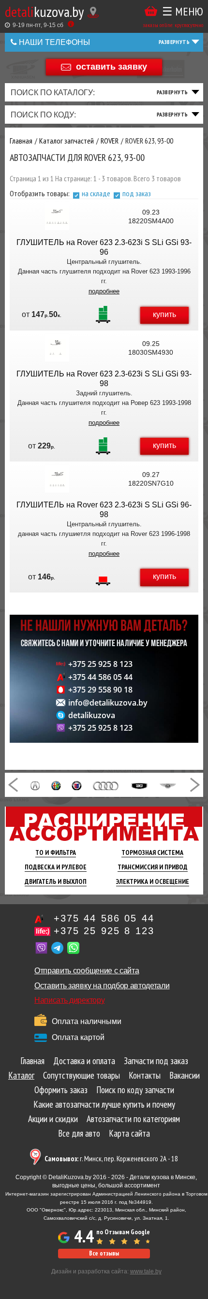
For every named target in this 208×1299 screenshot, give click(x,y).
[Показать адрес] (93, 12)
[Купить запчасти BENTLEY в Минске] (168, 785)
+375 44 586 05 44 (100, 677)
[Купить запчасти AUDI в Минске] (106, 785)
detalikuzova (91, 715)
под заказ (136, 193)
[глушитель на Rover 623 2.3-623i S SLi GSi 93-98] (57, 347)
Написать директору (69, 1000)
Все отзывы (104, 1253)
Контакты (145, 1075)
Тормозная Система (152, 852)
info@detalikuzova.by (108, 702)
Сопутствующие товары (81, 1075)
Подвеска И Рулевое (56, 867)
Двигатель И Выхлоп (56, 881)
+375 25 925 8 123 (100, 664)
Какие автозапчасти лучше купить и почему (104, 1104)
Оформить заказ (61, 1090)
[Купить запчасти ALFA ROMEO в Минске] (56, 785)
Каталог (21, 1075)
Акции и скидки (53, 1119)
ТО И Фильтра (55, 852)
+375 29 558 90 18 (100, 689)
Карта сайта (129, 1133)
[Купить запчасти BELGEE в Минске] (139, 785)
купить (164, 314)
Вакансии (184, 1075)
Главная (32, 1061)
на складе (96, 193)
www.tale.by (146, 1271)
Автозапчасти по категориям (133, 1119)
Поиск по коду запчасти (135, 1090)
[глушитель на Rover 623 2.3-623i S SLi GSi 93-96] (57, 216)
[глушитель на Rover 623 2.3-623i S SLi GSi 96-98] (57, 478)
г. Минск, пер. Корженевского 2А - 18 (111, 1158)
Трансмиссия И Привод (153, 867)
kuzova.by (44, 11)
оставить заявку (111, 66)
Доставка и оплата (84, 1061)
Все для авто (79, 1133)
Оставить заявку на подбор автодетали (101, 985)
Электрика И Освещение (152, 881)
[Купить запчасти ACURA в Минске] (35, 785)
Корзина (151, 11)
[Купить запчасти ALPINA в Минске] (76, 785)
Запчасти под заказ (156, 1061)
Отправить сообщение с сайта (86, 971)
